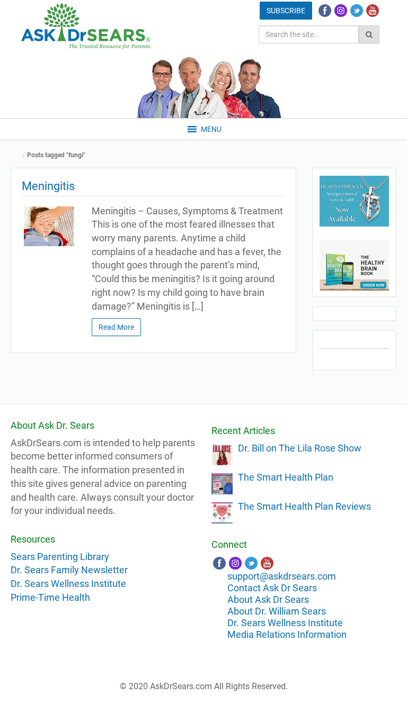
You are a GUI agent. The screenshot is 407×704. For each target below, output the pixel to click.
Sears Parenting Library (60, 556)
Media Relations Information (287, 634)
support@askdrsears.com (281, 576)
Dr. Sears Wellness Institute (68, 583)
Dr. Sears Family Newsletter (69, 569)
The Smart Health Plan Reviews (304, 506)
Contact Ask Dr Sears (272, 587)
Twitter (356, 10)
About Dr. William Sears (276, 611)
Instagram (340, 10)
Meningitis (48, 186)
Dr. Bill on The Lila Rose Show (299, 448)
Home (18, 155)
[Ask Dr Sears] (86, 26)
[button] (211, 129)
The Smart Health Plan (285, 477)
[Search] (369, 34)
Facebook (324, 10)
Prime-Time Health (50, 597)
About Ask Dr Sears (268, 599)
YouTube (372, 10)
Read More (116, 327)
